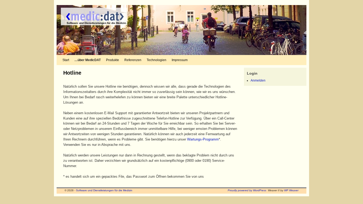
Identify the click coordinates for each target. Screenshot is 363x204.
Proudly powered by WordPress (247, 190)
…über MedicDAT (87, 60)
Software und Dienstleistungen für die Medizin (96, 23)
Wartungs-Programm (203, 139)
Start (65, 60)
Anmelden (258, 80)
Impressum (180, 60)
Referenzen (132, 60)
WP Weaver (291, 190)
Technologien (156, 60)
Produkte (112, 60)
